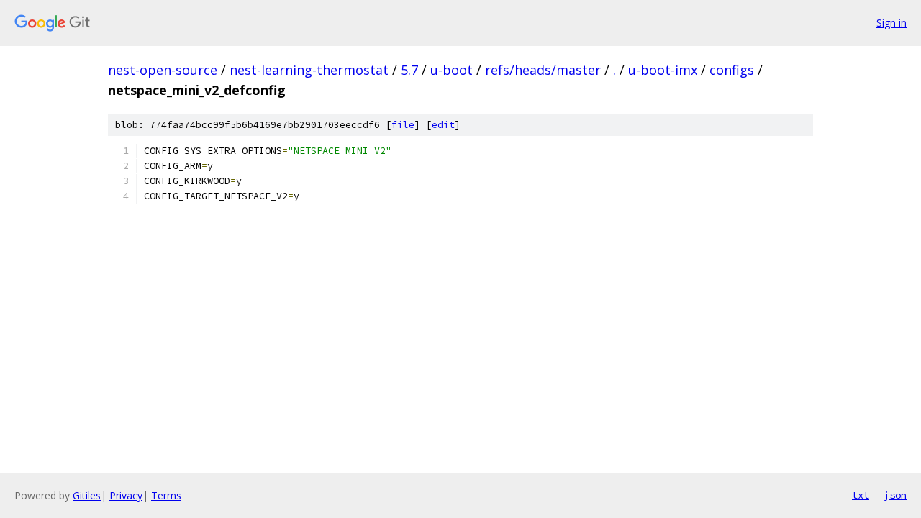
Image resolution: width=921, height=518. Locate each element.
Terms (166, 495)
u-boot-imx (662, 69)
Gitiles (87, 495)
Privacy (125, 495)
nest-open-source (162, 69)
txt (860, 495)
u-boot (451, 69)
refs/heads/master (543, 69)
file (402, 125)
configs (731, 69)
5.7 (409, 69)
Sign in (891, 22)
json (895, 495)
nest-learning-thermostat (309, 69)
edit (443, 125)
